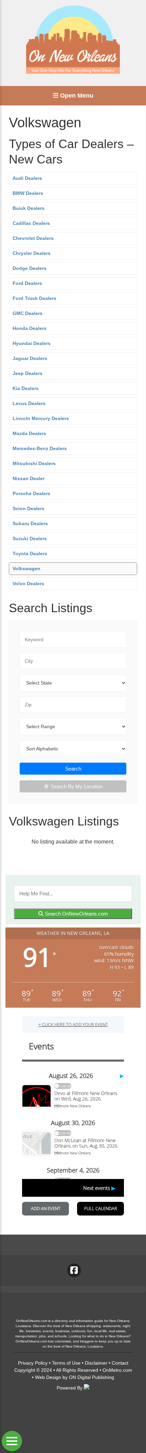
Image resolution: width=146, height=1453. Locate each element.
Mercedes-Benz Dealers (40, 448)
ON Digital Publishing (91, 1377)
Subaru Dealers (30, 523)
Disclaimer (96, 1363)
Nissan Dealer (28, 478)
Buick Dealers (28, 208)
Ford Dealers (27, 283)
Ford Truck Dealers (34, 298)
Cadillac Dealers (31, 223)
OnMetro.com (117, 1370)
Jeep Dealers (27, 373)
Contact (120, 1363)
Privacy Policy (33, 1363)
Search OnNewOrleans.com (75, 914)
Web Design (48, 1377)
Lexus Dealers (29, 403)
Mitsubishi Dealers (34, 463)
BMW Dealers (28, 193)
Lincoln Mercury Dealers (41, 418)
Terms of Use (66, 1363)
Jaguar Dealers (30, 358)
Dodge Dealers (30, 268)
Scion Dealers (28, 508)
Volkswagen (26, 568)
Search (73, 769)
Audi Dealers (27, 178)
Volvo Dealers (28, 583)
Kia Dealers (26, 388)
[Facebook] (74, 1270)
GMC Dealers (27, 313)
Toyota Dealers (30, 553)
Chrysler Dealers (32, 253)
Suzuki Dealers (30, 538)
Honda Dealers (30, 328)
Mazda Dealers (29, 433)
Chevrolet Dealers (33, 238)
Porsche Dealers (31, 493)
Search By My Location (77, 786)
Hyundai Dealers (32, 343)
